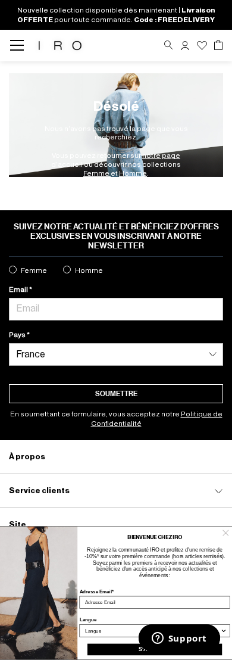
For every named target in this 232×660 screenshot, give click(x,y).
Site (17, 524)
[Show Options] (223, 630)
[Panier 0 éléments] (218, 45)
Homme (133, 173)
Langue (88, 619)
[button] (185, 46)
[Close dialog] (225, 532)
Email (19, 289)
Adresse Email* (97, 591)
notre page (161, 155)
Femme (97, 173)
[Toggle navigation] (20, 45)
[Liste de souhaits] (202, 46)
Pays (18, 334)
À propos (27, 456)
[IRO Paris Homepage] (60, 45)
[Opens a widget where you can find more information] (179, 639)
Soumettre (116, 394)
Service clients (39, 490)
